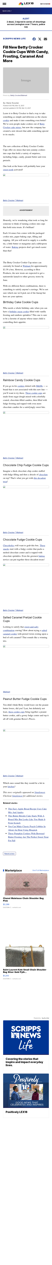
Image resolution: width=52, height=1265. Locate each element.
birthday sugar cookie (19, 311)
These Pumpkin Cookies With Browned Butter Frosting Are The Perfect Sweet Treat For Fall (28, 837)
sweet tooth (8, 169)
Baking (15, 247)
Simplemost (39, 792)
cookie (6, 120)
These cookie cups (33, 392)
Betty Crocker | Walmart (13, 200)
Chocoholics (8, 545)
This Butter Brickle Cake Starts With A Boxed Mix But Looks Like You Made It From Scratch (26, 819)
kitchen (11, 786)
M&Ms (39, 385)
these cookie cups (16, 711)
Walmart (27, 265)
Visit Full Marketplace (40, 870)
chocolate (43, 474)
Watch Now (44, 4)
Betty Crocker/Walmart (18, 95)
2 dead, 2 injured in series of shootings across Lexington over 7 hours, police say (26, 24)
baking (42, 555)
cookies (21, 385)
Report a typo (9, 853)
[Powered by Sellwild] (45, 1018)
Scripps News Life (14, 38)
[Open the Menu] (4, 4)
